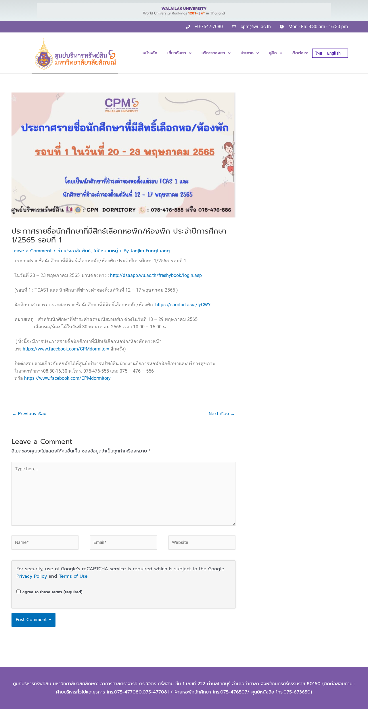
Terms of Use (73, 576)
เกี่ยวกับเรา (176, 53)
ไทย (318, 53)
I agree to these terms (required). (51, 592)
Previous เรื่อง (29, 414)
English (334, 53)
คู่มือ (273, 53)
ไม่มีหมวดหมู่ (105, 250)
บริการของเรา (213, 53)
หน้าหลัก (150, 53)
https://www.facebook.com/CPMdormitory (66, 349)
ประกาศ (247, 53)
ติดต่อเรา (300, 53)
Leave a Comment (32, 250)
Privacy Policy (31, 576)
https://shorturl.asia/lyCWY (183, 304)
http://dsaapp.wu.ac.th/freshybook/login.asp (156, 275)
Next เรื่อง (222, 414)
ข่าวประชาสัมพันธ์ (74, 250)
